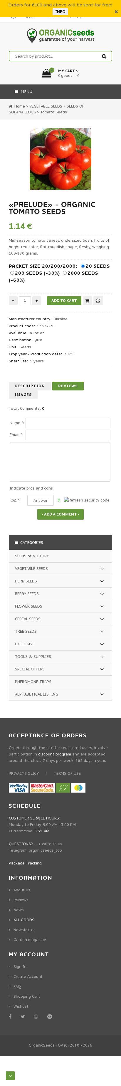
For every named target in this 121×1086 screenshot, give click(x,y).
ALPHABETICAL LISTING (36, 694)
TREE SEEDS (26, 631)
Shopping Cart (27, 996)
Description (30, 385)
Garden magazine (30, 939)
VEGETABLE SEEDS (31, 568)
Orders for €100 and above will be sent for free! (60, 5)
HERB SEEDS (26, 581)
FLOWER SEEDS (28, 606)
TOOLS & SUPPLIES (33, 656)
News (19, 909)
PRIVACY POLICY (24, 773)
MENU (26, 91)
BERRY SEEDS (27, 593)
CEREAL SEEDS (28, 618)
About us (22, 890)
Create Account (28, 976)
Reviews (68, 385)
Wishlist (21, 1006)
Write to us (52, 843)
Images (23, 394)
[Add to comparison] (98, 300)
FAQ (17, 986)
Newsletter (24, 929)
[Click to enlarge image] (60, 159)
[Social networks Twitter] (24, 1016)
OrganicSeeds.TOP (46, 1045)
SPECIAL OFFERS (30, 669)
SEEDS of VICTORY (32, 556)
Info (60, 11)
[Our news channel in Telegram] (50, 1016)
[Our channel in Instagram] (37, 1016)
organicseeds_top (45, 850)
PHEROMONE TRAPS (33, 681)
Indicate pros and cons (31, 488)
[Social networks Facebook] (11, 1016)
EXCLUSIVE (25, 643)
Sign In (20, 966)
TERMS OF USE (67, 773)
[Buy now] (87, 300)
